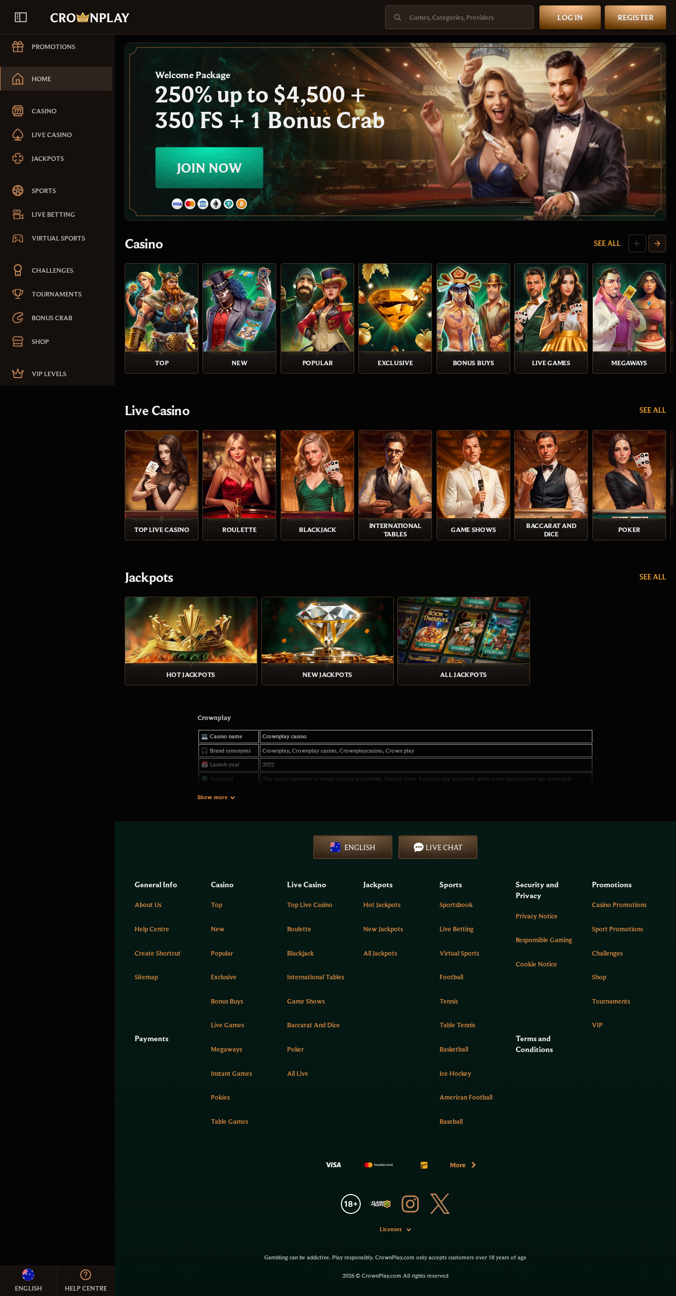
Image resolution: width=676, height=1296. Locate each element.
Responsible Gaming (544, 939)
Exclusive (224, 976)
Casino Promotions (619, 904)
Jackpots (149, 577)
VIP (597, 1024)
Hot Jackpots (381, 904)
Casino (144, 243)
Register (636, 17)
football (451, 976)
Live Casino (157, 410)
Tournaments (611, 1001)
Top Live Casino (310, 904)
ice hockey (455, 1073)
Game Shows (306, 1001)
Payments (151, 1038)
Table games (229, 1121)
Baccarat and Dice (313, 1024)
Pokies (220, 1097)
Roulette (299, 928)
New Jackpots (383, 928)
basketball (453, 1049)
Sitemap (146, 976)
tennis (448, 1001)
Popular (222, 953)
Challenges (607, 953)
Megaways (226, 1049)
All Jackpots (380, 953)
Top (216, 904)
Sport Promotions (617, 928)
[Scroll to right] (657, 243)
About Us (148, 904)
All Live (297, 1073)
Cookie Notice (536, 964)
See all (607, 243)
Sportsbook (456, 904)
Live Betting (456, 928)
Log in (570, 17)
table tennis (457, 1024)
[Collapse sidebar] (21, 17)
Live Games (227, 1024)
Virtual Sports (459, 953)
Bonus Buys (227, 1001)
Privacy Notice (537, 916)
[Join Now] (395, 131)
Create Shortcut (158, 953)
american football (465, 1097)
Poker (295, 1049)
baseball (451, 1121)
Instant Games (231, 1073)
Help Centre (152, 928)
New (218, 928)
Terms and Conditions (534, 1043)
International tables (315, 976)
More (458, 1164)
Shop (599, 976)
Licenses (391, 1229)
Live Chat (444, 847)
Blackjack (300, 953)
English (359, 847)
